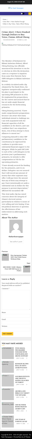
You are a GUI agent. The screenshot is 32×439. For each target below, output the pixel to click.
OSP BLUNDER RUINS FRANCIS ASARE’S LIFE (21, 407)
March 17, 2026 (20, 423)
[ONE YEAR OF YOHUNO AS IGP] (8, 422)
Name (4, 312)
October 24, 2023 (22, 40)
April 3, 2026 (20, 411)
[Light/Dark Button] (22, 13)
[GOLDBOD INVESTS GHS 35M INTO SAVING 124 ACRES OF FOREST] (8, 380)
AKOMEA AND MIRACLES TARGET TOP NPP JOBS (22, 393)
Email (4, 319)
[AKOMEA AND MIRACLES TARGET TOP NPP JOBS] (8, 394)
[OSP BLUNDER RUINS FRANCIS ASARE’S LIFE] (8, 408)
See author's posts (16, 242)
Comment (5, 289)
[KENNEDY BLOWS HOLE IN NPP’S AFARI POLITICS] (8, 367)
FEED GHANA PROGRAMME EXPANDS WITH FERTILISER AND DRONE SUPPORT (21, 352)
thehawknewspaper (9, 40)
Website (4, 326)
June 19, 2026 (20, 358)
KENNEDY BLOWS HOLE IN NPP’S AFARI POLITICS (21, 366)
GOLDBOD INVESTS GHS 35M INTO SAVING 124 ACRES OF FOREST (22, 379)
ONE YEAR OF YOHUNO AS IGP (21, 420)
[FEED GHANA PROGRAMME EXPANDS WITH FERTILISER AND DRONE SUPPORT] (8, 353)
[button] (26, 13)
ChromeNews (17, 437)
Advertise (29, 13)
